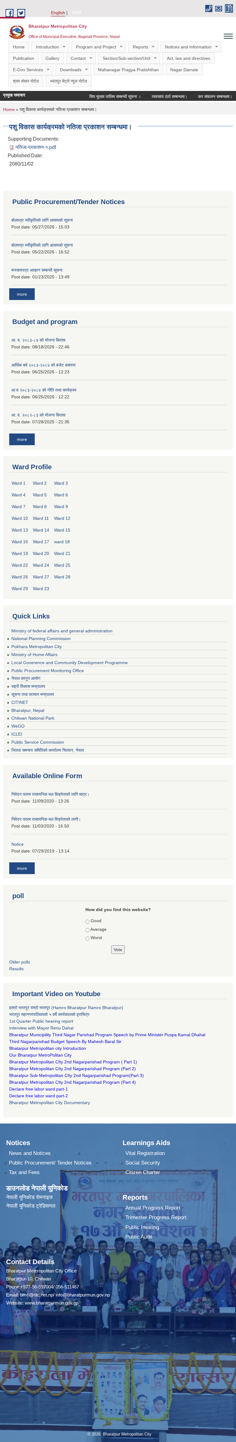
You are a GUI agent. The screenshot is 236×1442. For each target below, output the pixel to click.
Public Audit (138, 1237)
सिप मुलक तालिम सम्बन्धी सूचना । (100, 96)
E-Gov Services (25, 69)
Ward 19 (20, 553)
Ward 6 (61, 494)
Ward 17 (41, 541)
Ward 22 (20, 565)
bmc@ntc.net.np (36, 1294)
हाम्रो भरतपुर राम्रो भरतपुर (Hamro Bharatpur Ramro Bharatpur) (66, 1007)
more (22, 294)
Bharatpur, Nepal (27, 710)
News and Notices (30, 1153)
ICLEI (16, 734)
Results (16, 968)
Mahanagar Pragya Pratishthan (128, 69)
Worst (96, 937)
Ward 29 (20, 588)
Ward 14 (41, 530)
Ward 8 (40, 506)
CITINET (19, 702)
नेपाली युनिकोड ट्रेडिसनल (30, 1206)
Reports (138, 47)
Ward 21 (62, 553)
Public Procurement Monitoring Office (47, 670)
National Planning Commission (41, 638)
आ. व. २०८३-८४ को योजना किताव (38, 340)
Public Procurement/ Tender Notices (50, 1163)
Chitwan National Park (32, 718)
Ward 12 (62, 518)
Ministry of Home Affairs (34, 654)
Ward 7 (19, 506)
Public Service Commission (37, 742)
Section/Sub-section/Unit (124, 58)
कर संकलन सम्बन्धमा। (200, 96)
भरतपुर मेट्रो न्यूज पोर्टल (68, 81)
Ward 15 (62, 530)
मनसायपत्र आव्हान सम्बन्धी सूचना (36, 270)
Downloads (68, 69)
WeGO (18, 726)
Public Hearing (142, 1227)
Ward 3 (61, 483)
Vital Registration (145, 1153)
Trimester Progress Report (156, 1217)
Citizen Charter (142, 1172)
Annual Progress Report (152, 1208)
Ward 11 (41, 518)
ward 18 (62, 541)
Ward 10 (20, 518)
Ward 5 (40, 494)
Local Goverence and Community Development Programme (69, 662)
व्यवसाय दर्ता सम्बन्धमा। (154, 96)
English (58, 12)
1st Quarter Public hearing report (41, 1021)
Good (96, 920)
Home (19, 46)
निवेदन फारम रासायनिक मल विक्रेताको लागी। (46, 819)
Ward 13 (20, 530)
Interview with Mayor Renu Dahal (41, 1027)
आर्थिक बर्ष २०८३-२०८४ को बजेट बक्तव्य (43, 365)
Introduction (45, 47)
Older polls (19, 961)
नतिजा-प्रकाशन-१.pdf (35, 147)
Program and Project (93, 47)
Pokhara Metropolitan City (36, 646)
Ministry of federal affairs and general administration (61, 630)
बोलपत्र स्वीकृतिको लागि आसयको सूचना (42, 220)
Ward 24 (41, 565)
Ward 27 (41, 576)
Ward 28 (62, 576)
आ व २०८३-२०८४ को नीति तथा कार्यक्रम (43, 390)
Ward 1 (19, 483)
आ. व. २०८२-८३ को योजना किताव (38, 415)
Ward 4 (19, 494)
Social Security (142, 1163)
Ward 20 (41, 553)
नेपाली (76, 12)
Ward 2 (40, 483)
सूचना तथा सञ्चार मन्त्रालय (32, 694)
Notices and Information (185, 47)
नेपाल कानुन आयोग (25, 678)
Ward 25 (62, 565)
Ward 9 (61, 506)
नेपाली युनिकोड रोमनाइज (29, 1197)
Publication (23, 58)
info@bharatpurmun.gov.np (83, 1294)
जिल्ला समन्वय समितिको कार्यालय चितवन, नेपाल (47, 750)
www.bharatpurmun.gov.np (51, 1302)
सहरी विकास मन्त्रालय (28, 686)
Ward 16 (20, 541)
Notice (17, 844)
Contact (76, 58)
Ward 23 (41, 588)
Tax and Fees (24, 1172)
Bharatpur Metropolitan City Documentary (50, 1102)
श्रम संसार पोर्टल (26, 81)
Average (98, 929)
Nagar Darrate (184, 69)
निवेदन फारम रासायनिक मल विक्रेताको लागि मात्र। (50, 794)
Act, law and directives (188, 58)
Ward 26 (20, 576)
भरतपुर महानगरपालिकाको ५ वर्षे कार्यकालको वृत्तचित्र (50, 1014)
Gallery (52, 58)
